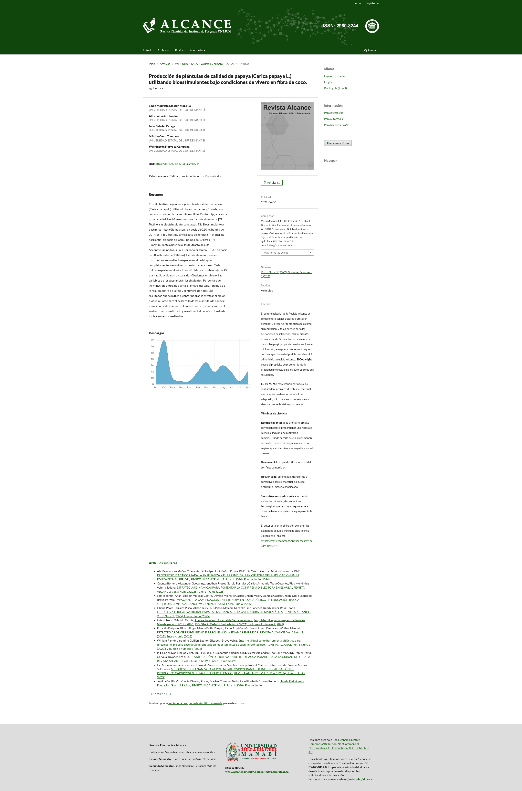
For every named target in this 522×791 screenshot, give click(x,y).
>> (170, 694)
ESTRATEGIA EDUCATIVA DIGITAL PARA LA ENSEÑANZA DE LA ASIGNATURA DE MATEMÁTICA (220, 612)
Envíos (179, 50)
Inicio (152, 63)
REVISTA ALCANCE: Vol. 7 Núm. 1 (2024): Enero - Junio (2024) (230, 579)
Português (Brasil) (335, 88)
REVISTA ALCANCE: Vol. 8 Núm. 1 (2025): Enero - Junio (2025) (212, 603)
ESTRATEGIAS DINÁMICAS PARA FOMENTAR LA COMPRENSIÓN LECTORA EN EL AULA (234, 587)
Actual (147, 50)
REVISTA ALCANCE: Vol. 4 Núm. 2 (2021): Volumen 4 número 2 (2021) (239, 624)
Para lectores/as (333, 112)
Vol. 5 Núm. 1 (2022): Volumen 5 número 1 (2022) (204, 63)
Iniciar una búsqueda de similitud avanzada (195, 703)
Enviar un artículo (338, 143)
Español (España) (334, 76)
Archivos (163, 50)
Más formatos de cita (276, 252)
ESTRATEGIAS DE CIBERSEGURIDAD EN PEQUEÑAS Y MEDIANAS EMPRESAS (208, 632)
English (328, 82)
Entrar (357, 3)
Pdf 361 (273, 182)
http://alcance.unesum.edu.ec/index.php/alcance (257, 771)
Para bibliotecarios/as (336, 125)
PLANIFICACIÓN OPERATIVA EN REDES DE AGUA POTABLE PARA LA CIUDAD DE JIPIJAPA (251, 656)
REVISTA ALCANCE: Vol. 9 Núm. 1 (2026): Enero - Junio (226, 685)
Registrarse (372, 3)
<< (150, 694)
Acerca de (196, 50)
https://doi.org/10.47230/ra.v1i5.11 (177, 164)
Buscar (371, 50)
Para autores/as (333, 118)
